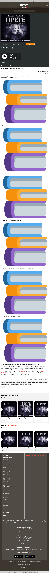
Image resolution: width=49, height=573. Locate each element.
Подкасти (6, 493)
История (5, 505)
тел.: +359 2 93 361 (24, 530)
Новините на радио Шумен (6, 489)
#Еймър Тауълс (15, 384)
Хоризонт (5, 459)
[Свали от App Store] (18, 556)
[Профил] (47, 6)
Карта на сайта (24, 567)
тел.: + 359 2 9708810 (24, 538)
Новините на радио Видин (6, 479)
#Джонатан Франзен (21, 382)
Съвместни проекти (6, 502)
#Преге (3, 382)
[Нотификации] (45, 6)
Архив (5, 515)
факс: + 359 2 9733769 (24, 540)
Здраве (5, 499)
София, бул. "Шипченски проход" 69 (24, 537)
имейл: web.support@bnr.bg (24, 531)
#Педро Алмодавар (33, 382)
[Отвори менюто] (1, 5)
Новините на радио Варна (6, 475)
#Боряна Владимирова (25, 384)
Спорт (4, 507)
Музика (5, 510)
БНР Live (5, 455)
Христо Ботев (6, 461)
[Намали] (47, 73)
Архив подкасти (7, 512)
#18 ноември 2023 (10, 382)
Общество (5, 497)
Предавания (5, 44)
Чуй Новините (7, 457)
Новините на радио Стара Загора (8, 486)
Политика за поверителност (34, 561)
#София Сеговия (43, 382)
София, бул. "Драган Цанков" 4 (25, 528)
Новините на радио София (6, 465)
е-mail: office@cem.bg (24, 541)
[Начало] (24, 5)
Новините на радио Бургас (6, 472)
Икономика (6, 495)
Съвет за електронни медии (35, 455)
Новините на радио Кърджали (7, 482)
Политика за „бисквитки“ (24, 564)
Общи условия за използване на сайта (17, 561)
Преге (3, 51)
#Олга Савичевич (5, 384)
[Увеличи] (45, 73)
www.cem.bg (24, 543)
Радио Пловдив (19, 44)
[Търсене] (33, 11)
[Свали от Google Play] (30, 556)
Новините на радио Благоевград (8, 468)
